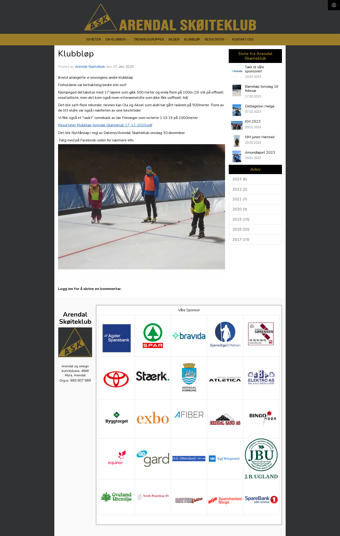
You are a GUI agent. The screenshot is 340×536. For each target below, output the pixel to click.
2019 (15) (241, 219)
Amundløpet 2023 (260, 152)
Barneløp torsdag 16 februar (261, 88)
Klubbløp (192, 39)
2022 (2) (239, 189)
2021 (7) (239, 199)
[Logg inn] (334, 5)
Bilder (174, 39)
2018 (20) (241, 229)
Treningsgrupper (149, 39)
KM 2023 (253, 121)
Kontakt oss (243, 39)
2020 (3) (239, 209)
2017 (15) (241, 239)
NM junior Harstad (259, 137)
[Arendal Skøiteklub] (170, 17)
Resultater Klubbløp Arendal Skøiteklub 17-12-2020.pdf (105, 125)
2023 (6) (239, 179)
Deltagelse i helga (259, 106)
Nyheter (94, 39)
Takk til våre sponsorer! (254, 69)
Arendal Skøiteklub (90, 66)
